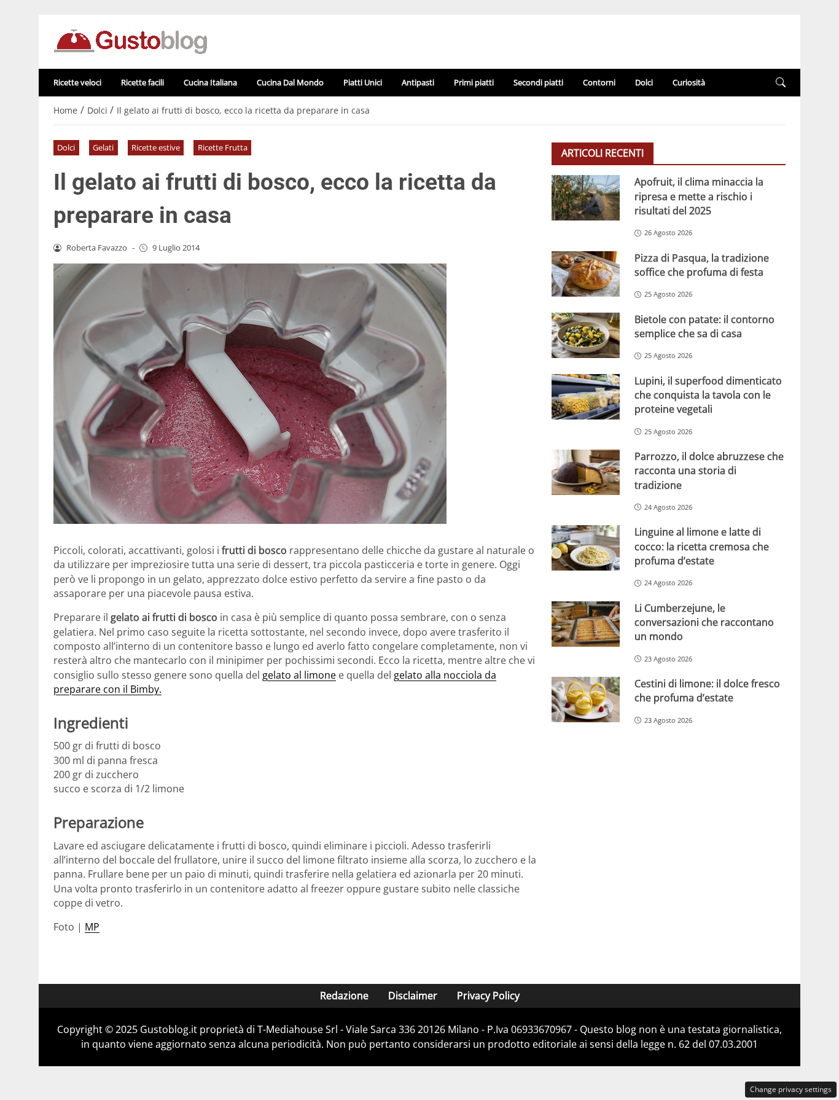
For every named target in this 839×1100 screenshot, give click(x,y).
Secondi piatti (538, 82)
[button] (781, 83)
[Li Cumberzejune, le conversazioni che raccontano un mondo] (586, 623)
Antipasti (418, 82)
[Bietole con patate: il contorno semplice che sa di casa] (586, 334)
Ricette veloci (77, 82)
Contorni (599, 82)
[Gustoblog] (130, 40)
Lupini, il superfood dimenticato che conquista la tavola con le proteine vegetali (708, 394)
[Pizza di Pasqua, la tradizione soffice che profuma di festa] (586, 273)
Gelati (103, 147)
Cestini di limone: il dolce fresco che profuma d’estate (707, 690)
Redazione (344, 995)
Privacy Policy (488, 995)
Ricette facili (142, 82)
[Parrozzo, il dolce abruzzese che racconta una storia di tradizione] (586, 471)
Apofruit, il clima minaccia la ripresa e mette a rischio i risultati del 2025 (698, 196)
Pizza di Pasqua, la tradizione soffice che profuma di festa (701, 264)
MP (92, 927)
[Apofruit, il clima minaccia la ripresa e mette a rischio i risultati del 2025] (586, 197)
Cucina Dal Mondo (290, 82)
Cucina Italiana (210, 82)
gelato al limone (299, 675)
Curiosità (689, 82)
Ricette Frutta (223, 147)
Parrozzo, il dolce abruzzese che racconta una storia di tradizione (709, 470)
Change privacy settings (791, 1089)
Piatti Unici (362, 82)
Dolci (644, 82)
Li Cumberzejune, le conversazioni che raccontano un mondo (704, 622)
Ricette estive (155, 147)
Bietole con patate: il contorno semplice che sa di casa (704, 326)
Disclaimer (412, 995)
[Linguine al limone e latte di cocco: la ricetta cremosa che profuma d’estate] (586, 548)
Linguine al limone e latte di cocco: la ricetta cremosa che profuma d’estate (701, 546)
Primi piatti (474, 82)
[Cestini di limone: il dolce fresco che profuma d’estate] (586, 699)
